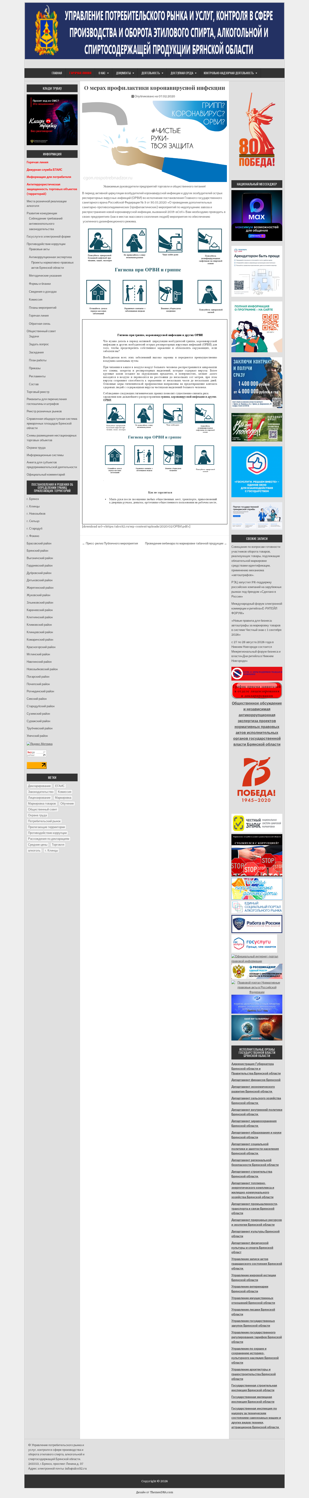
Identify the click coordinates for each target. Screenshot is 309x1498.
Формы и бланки (40, 283)
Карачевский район (40, 610)
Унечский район (37, 735)
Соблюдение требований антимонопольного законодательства (45, 224)
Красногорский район (41, 647)
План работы (37, 360)
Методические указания (45, 275)
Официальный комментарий (46, 474)
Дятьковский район (39, 580)
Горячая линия (39, 315)
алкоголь (34, 850)
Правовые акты (39, 249)
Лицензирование (39, 797)
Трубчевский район (39, 728)
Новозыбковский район (42, 669)
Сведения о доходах (43, 291)
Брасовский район (39, 543)
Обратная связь (39, 323)
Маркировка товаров (42, 803)
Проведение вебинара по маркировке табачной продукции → (186, 543)
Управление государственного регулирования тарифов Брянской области (256, 1337)
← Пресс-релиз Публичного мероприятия (110, 543)
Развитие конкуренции (42, 213)
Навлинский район (39, 661)
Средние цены (37, 844)
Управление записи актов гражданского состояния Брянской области (256, 1263)
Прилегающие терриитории (46, 827)
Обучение (67, 803)
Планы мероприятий (42, 307)
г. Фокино (33, 536)
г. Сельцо (33, 521)
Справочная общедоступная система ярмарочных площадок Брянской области (52, 423)
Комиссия (35, 299)
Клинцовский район (40, 632)
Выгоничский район (40, 558)
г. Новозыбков (36, 513)
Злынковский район (40, 602)
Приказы (34, 368)
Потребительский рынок (44, 821)
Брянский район (37, 550)
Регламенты (37, 376)
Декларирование (39, 786)
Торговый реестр (38, 392)
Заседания (36, 352)
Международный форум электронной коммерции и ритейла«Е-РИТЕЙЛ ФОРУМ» (256, 608)
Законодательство (40, 791)
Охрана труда (36, 447)
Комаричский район (40, 639)
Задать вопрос (39, 344)
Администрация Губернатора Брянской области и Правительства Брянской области (256, 1068)
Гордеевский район (39, 565)
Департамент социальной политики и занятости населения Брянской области (255, 1148)
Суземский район (38, 713)
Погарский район (38, 676)
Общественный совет (41, 331)
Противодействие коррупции (46, 244)
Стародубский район (41, 706)
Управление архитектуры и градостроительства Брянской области (253, 1374)
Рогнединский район (40, 691)
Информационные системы (45, 455)
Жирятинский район (40, 587)
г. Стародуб (34, 528)
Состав (34, 384)
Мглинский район (38, 654)
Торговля (58, 844)
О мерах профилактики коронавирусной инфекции (154, 87)
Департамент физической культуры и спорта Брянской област (252, 1247)
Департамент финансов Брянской (255, 1080)
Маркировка (63, 797)
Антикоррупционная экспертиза (50, 257)
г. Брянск (33, 499)
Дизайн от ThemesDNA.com (154, 1492)
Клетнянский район (40, 617)
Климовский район (39, 624)
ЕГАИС (60, 786)
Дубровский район (39, 573)
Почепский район (38, 684)
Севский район (37, 698)
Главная (57, 73)
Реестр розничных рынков (44, 411)
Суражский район (38, 721)
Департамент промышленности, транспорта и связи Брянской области (254, 1208)
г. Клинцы (33, 506)
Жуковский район (38, 595)
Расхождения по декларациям (48, 838)
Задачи (34, 336)
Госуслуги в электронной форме (49, 236)
